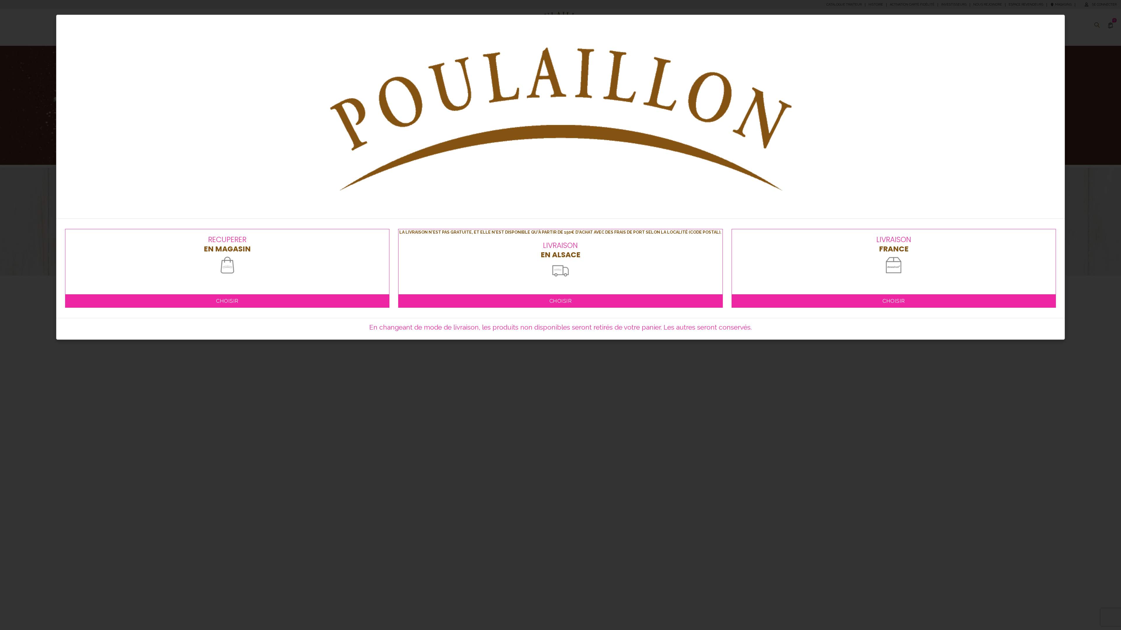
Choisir (227, 301)
